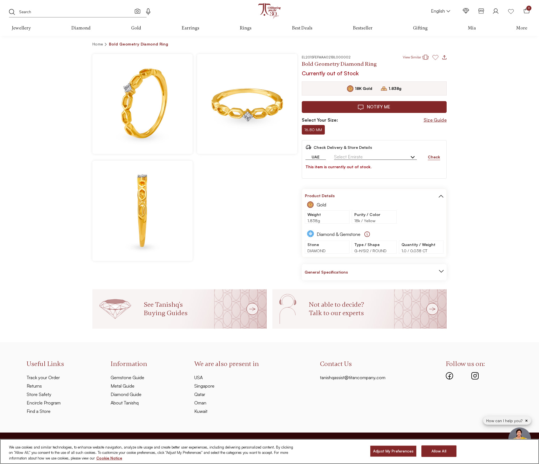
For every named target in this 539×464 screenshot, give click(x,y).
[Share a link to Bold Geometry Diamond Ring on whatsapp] (440, 45)
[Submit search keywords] (12, 11)
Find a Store (39, 411)
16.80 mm (313, 129)
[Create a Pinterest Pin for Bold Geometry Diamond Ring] (411, 45)
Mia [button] (472, 28)
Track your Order (43, 377)
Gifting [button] (420, 28)
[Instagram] (475, 375)
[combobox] (72, 11)
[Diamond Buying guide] (367, 234)
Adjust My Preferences (393, 451)
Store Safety (39, 394)
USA (198, 377)
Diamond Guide (126, 394)
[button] (430, 45)
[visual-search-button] (137, 11)
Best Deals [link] (302, 28)
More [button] (521, 28)
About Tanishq (125, 403)
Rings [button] (246, 28)
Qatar (199, 394)
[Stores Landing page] (481, 10)
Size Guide (435, 120)
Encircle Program (44, 403)
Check (434, 156)
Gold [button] (136, 28)
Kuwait (200, 411)
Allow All (438, 451)
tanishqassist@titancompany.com (352, 377)
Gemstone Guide (127, 377)
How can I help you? (505, 420)
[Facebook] (449, 375)
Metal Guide (122, 386)
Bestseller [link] (363, 28)
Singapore (204, 386)
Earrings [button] (190, 28)
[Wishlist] (511, 10)
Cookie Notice (109, 458)
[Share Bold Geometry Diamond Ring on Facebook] (402, 45)
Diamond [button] (81, 28)
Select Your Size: (320, 120)
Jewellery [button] (21, 28)
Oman (200, 403)
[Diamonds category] (466, 10)
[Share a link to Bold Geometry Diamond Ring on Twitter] (420, 45)
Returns (34, 386)
